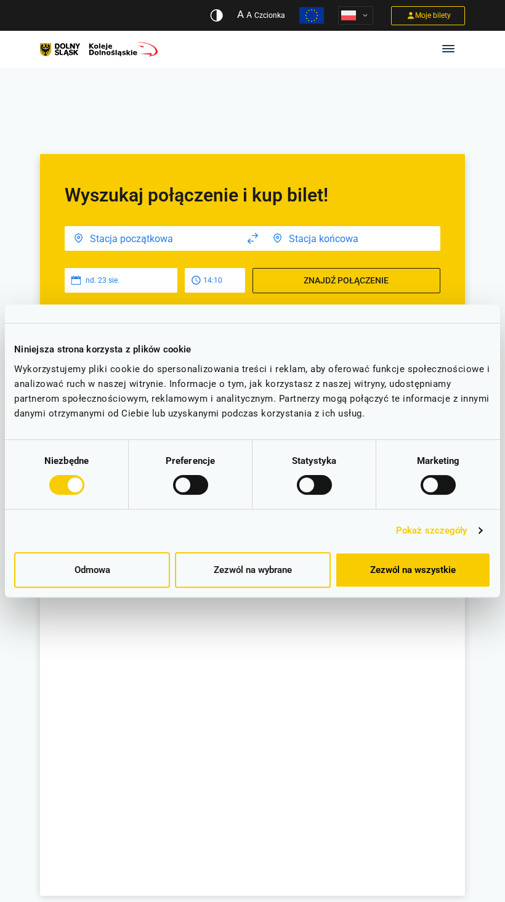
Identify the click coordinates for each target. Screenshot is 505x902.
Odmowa (92, 569)
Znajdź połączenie (346, 280)
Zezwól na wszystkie (413, 569)
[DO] (352, 238)
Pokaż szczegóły (431, 530)
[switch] (190, 485)
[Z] (153, 238)
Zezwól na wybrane (253, 569)
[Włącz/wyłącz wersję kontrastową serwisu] (216, 15)
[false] (252, 238)
